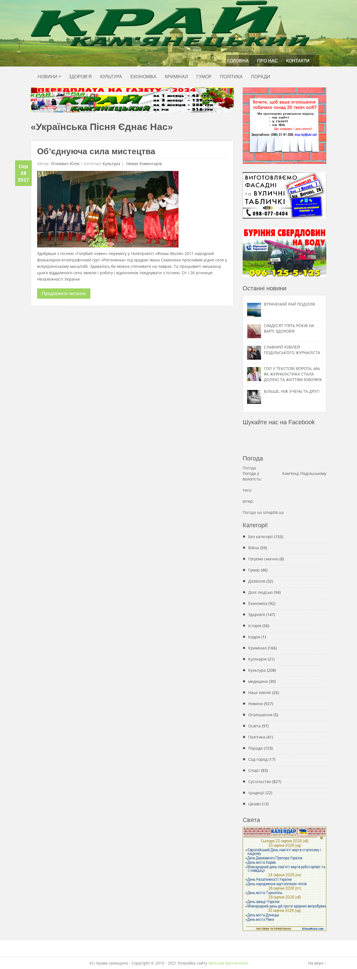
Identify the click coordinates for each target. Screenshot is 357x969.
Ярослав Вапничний (228, 963)
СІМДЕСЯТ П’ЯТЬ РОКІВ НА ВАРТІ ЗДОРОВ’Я (289, 328)
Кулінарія (257, 659)
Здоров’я (80, 76)
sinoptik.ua (273, 512)
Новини (49, 76)
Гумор (204, 76)
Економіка (143, 76)
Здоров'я (256, 614)
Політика (231, 76)
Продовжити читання (64, 293)
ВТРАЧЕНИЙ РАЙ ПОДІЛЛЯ (289, 304)
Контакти (298, 60)
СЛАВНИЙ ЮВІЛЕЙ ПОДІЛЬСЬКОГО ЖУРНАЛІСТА (292, 349)
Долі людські (260, 592)
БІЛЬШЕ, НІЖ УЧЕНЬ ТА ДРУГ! (292, 391)
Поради (260, 76)
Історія (254, 625)
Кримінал (176, 76)
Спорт (254, 770)
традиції (256, 792)
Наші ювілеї (259, 692)
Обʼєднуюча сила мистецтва (96, 151)
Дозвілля (256, 581)
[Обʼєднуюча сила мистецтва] (107, 210)
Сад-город (257, 759)
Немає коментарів (143, 163)
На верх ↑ (317, 963)
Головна (238, 60)
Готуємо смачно (263, 558)
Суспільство (259, 781)
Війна (253, 547)
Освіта (254, 725)
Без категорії (260, 536)
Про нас (267, 60)
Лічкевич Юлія (65, 163)
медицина (258, 681)
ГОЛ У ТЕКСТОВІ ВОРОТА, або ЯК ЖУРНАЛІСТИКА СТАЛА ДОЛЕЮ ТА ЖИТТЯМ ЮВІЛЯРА (293, 374)
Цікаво (254, 803)
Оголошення (260, 714)
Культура (111, 76)
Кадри (254, 636)
